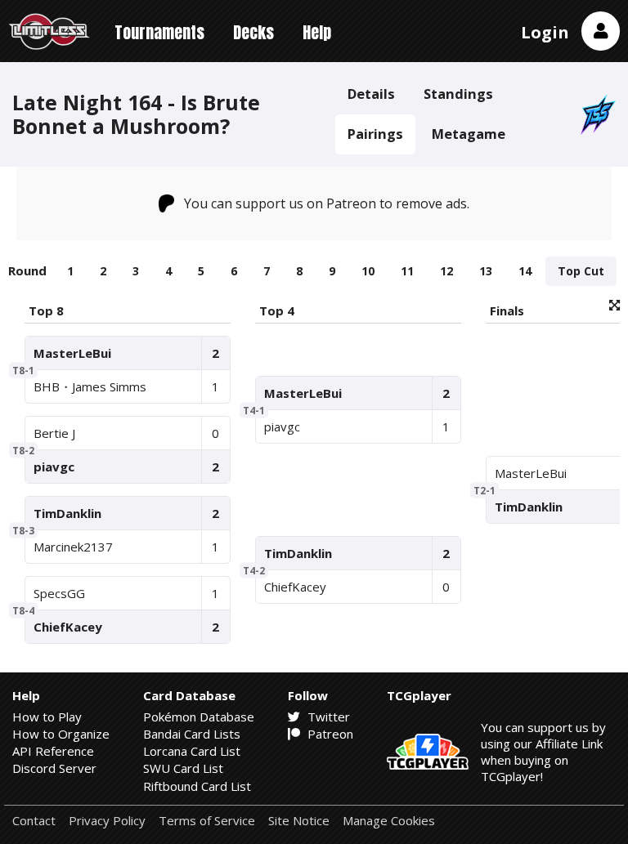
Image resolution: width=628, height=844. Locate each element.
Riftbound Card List (197, 786)
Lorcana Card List (191, 751)
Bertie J (54, 433)
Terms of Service (207, 821)
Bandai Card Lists (191, 734)
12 (446, 271)
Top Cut (581, 271)
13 (485, 271)
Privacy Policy (107, 821)
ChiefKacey (68, 626)
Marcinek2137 (73, 546)
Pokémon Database (198, 716)
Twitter (327, 716)
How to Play (47, 716)
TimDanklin (67, 513)
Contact (34, 821)
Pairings (375, 133)
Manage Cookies (389, 821)
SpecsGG (59, 593)
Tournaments (159, 32)
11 (407, 271)
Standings (458, 93)
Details (371, 93)
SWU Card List (183, 768)
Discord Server (54, 768)
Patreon (328, 734)
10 (368, 271)
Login (545, 32)
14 (525, 271)
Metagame (468, 133)
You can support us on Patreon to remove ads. (326, 203)
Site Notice (299, 821)
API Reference (53, 751)
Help (317, 32)
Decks (253, 32)
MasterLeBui (72, 353)
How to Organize (61, 734)
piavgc (54, 466)
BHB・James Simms (90, 386)
